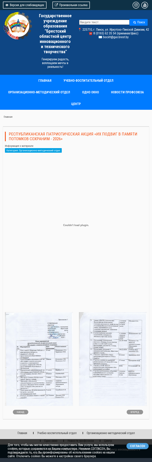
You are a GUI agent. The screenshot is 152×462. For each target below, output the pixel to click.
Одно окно (90, 92)
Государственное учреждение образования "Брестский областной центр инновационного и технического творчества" (55, 33)
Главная (44, 80)
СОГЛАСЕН (137, 446)
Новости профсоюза (127, 92)
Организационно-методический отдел (39, 92)
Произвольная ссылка (73, 5)
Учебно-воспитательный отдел (88, 80)
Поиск (141, 22)
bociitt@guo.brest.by (116, 37)
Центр (76, 104)
